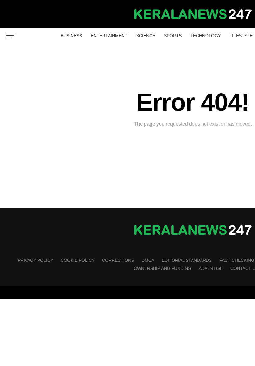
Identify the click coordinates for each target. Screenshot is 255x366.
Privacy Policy (35, 260)
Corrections (118, 260)
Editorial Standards (187, 260)
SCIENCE (145, 35)
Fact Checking (236, 260)
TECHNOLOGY (205, 35)
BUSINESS (71, 35)
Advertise (211, 268)
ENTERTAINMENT (109, 35)
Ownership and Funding (162, 268)
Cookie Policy (78, 260)
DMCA (147, 260)
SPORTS (173, 35)
